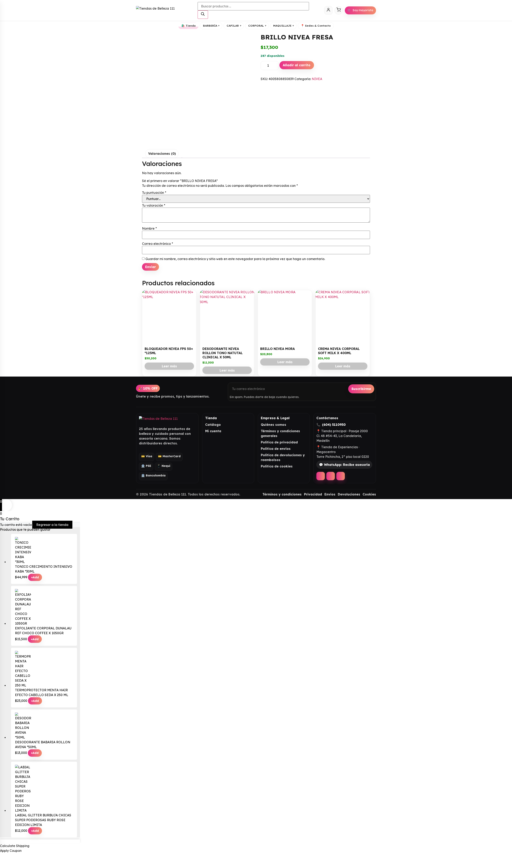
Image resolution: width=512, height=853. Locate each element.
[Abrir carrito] (338, 10)
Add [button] (35, 577)
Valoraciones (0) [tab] (162, 154)
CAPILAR (234, 25)
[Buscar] (203, 14)
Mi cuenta (213, 431)
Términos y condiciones (282, 494)
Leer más (169, 366)
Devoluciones (349, 494)
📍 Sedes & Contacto (316, 25)
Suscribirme (361, 389)
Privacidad (313, 494)
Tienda (211, 418)
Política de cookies (277, 466)
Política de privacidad (279, 442)
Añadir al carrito (296, 65)
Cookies (369, 494)
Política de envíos (276, 449)
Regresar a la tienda (52, 525)
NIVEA (317, 79)
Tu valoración (153, 205)
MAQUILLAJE (283, 25)
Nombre (149, 228)
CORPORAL (257, 25)
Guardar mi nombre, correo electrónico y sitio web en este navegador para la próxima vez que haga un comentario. (235, 258)
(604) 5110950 (334, 425)
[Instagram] (330, 476)
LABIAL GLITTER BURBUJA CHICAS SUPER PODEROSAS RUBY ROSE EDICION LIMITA (43, 820)
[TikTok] (340, 476)
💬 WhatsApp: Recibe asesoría (344, 465)
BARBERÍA (211, 25)
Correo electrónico (157, 243)
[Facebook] (320, 476)
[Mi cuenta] (328, 10)
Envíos (329, 494)
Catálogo (213, 425)
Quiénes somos (273, 425)
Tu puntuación (154, 192)
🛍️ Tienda (188, 25)
